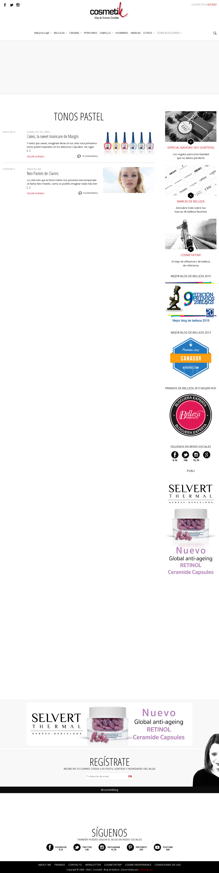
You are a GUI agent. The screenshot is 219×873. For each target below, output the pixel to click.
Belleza (59, 32)
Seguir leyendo (35, 156)
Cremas (74, 32)
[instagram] (18, 5)
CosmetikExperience (138, 864)
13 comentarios (90, 156)
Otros (147, 32)
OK (130, 776)
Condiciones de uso (168, 864)
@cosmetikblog (109, 789)
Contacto (198, 4)
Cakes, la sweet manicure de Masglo (53, 136)
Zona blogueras (168, 32)
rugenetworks (146, 869)
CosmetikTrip (113, 864)
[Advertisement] (109, 67)
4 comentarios (90, 192)
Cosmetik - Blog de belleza (106, 869)
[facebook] (5, 5)
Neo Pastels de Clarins (43, 173)
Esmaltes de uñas (38, 132)
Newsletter (93, 864)
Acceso (211, 4)
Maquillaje (41, 32)
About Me (44, 864)
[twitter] (11, 5)
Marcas (136, 32)
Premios (59, 864)
